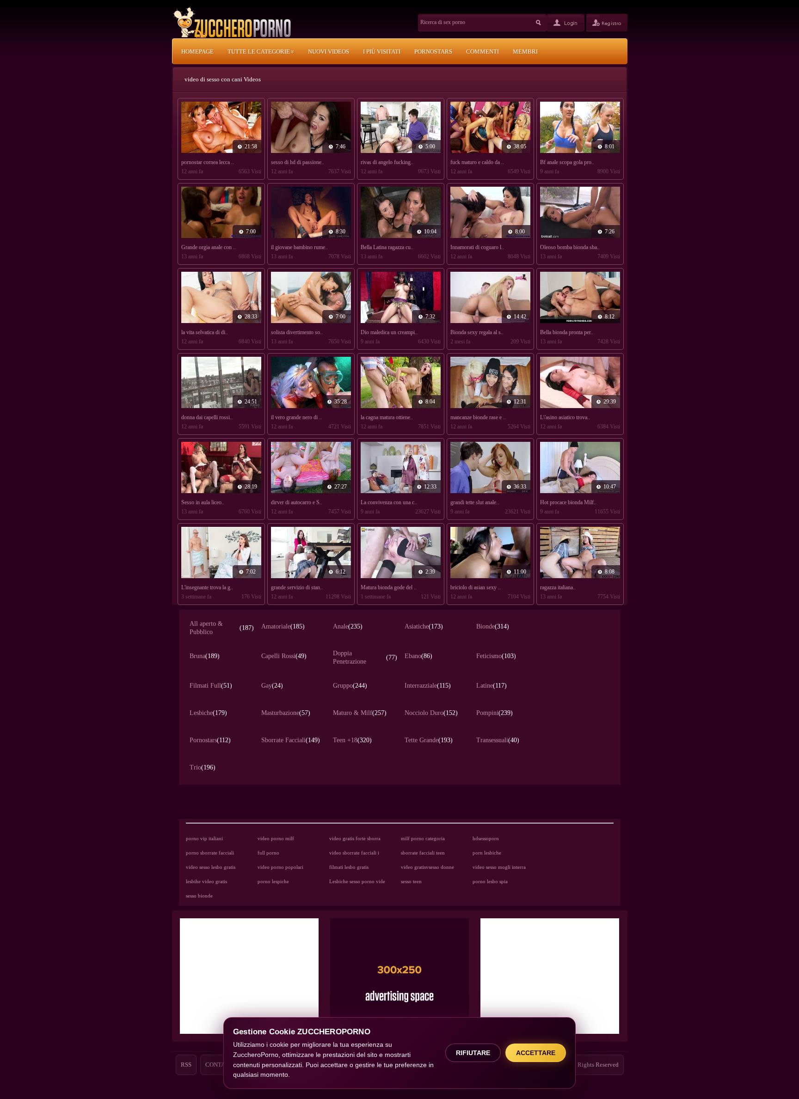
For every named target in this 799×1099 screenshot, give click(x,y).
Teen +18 (352, 740)
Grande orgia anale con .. (208, 247)
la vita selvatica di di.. (204, 332)
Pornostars (210, 740)
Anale (348, 626)
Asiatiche (424, 626)
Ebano (418, 656)
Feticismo (496, 656)
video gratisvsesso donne (427, 867)
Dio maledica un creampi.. (389, 332)
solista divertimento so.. (297, 332)
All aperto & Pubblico (222, 627)
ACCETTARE (535, 1052)
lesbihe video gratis (206, 881)
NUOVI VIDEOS (328, 51)
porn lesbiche (487, 852)
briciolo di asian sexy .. (475, 587)
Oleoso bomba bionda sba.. (570, 247)
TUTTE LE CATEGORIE (259, 51)
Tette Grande (429, 740)
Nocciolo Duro (431, 712)
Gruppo (350, 685)
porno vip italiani (204, 838)
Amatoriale (283, 626)
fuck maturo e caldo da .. (477, 162)
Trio (202, 767)
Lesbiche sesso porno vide (357, 881)
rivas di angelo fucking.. (387, 162)
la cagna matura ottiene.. (387, 417)
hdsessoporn (486, 838)
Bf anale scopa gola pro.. (567, 162)
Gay (272, 685)
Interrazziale (428, 685)
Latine (491, 685)
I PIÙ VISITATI (381, 51)
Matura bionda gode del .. (389, 587)
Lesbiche (208, 712)
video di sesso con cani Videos (222, 79)
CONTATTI (219, 1064)
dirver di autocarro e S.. (296, 502)
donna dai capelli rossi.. (207, 417)
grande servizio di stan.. (297, 587)
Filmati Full (211, 685)
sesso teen (411, 881)
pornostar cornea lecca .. (207, 162)
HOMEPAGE (197, 51)
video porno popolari (280, 867)
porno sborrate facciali (210, 852)
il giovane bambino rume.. (299, 247)
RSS (186, 1064)
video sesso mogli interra (499, 867)
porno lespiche (273, 881)
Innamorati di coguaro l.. (477, 247)
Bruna (205, 656)
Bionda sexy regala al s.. (477, 332)
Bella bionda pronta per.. (566, 332)
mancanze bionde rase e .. (478, 417)
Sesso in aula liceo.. (202, 502)
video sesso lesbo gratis (210, 867)
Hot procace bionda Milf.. (568, 502)
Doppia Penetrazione (365, 657)
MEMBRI (525, 51)
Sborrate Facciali (290, 740)
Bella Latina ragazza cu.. (387, 247)
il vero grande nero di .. (296, 417)
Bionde (492, 626)
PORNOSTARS (433, 51)
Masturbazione (285, 712)
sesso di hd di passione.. (297, 162)
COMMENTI (482, 51)
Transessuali (497, 740)
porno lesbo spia (490, 881)
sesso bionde (199, 895)
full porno (268, 852)
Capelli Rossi (284, 656)
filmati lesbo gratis (349, 867)
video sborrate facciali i (354, 852)
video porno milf (276, 838)
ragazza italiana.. (558, 587)
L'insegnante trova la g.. (207, 587)
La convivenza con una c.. (389, 502)
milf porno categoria (423, 838)
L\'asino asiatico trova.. (565, 417)
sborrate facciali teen (423, 852)
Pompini (494, 712)
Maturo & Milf (360, 712)
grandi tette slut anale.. (474, 502)
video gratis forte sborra (355, 838)
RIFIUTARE (473, 1052)
